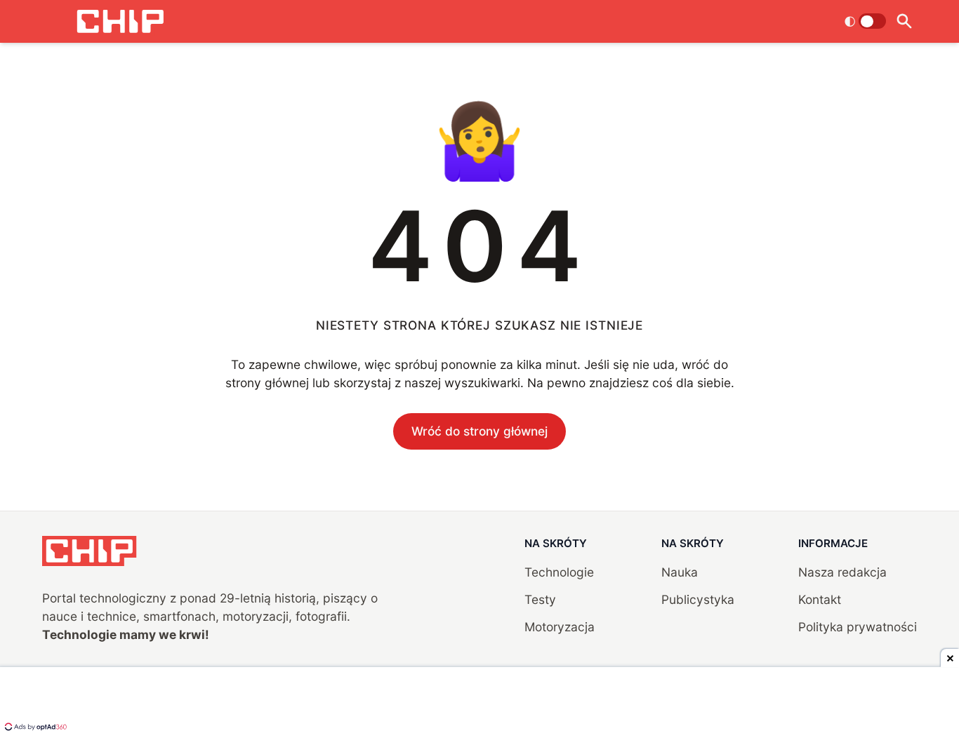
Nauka (679, 572)
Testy (540, 599)
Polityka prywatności (857, 626)
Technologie (559, 572)
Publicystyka (697, 599)
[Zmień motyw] (865, 21)
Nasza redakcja (842, 572)
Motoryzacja (559, 626)
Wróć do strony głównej (479, 431)
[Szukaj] (904, 21)
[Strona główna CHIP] (120, 21)
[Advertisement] (479, 701)
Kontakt (819, 599)
